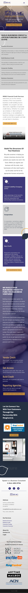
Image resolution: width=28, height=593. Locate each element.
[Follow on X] (14, 488)
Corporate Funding (7, 524)
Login (4, 534)
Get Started (14, 435)
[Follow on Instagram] (18, 488)
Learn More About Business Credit (14, 394)
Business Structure (7, 520)
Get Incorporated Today (14, 270)
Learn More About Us (10, 123)
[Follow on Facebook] (10, 488)
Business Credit (6, 522)
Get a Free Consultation (14, 25)
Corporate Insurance (8, 526)
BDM (16, 591)
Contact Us (6, 532)
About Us (5, 530)
